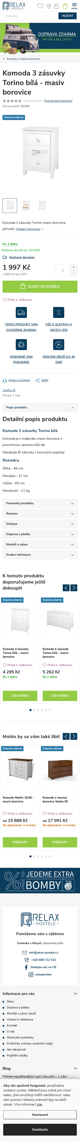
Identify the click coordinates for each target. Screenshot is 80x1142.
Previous (66, 587)
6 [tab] (50, 710)
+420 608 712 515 (43, 960)
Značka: (9, 390)
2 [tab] (34, 710)
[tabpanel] (20, 650)
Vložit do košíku (44, 286)
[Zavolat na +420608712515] (48, 6)
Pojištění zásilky (17, 1055)
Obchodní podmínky (20, 1037)
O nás (11, 1031)
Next (73, 587)
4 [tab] (42, 710)
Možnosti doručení (21, 257)
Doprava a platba (18, 1007)
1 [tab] (30, 710)
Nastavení (40, 1114)
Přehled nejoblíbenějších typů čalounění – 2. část (35, 1076)
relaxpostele (43, 974)
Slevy (10, 1001)
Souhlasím (40, 1129)
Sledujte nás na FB (43, 967)
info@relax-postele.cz (43, 953)
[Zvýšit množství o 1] (73, 267)
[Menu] (74, 5)
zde (39, 1104)
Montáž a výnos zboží (21, 1013)
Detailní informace (28, 229)
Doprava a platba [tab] (18, 534)
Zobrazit (20, 842)
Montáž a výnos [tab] (17, 544)
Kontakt (12, 1025)
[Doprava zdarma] (20, 620)
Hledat (67, 16)
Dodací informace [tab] (18, 555)
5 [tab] (46, 710)
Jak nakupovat (16, 1049)
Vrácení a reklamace (20, 1019)
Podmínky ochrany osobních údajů (30, 1043)
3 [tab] (38, 710)
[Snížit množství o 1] (73, 273)
